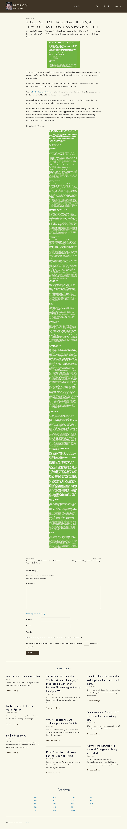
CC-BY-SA (26, 823)
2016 (35, 804)
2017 (91, 801)
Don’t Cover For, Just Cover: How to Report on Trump (61, 754)
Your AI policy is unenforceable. (23, 676)
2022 (73, 797)
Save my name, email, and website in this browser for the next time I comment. (55, 638)
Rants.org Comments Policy (35, 614)
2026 (35, 797)
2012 (35, 807)
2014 (72, 804)
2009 (91, 807)
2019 (54, 801)
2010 (72, 807)
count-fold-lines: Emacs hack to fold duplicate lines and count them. (103, 680)
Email (28, 626)
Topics (117, 6)
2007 (54, 810)
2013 (91, 804)
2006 (73, 810)
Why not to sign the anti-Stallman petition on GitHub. (61, 721)
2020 (35, 801)
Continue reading (12, 690)
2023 (54, 797)
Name (29, 619)
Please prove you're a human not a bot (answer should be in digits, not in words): (54, 643)
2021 (91, 797)
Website (29, 632)
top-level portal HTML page (42, 92)
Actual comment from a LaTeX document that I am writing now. (103, 716)
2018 (72, 801)
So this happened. (16, 736)
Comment (30, 584)
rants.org (20, 5)
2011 (54, 807)
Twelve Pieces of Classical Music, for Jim (20, 708)
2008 (35, 810)
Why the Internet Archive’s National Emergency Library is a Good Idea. (103, 749)
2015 (54, 804)
